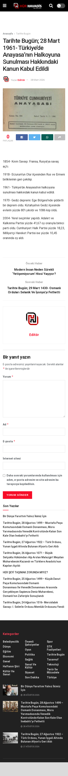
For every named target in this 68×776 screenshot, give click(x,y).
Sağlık (29, 659)
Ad (6, 424)
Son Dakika (32, 677)
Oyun (28, 649)
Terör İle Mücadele (53, 671)
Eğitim (7, 651)
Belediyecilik (11, 641)
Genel (6, 661)
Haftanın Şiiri (11, 666)
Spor (50, 641)
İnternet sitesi (12, 458)
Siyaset (29, 672)
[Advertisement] (34, 20)
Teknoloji (53, 664)
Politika (30, 654)
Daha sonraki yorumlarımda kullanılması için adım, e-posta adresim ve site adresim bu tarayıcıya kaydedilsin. (34, 480)
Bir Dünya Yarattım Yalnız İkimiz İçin (24, 516)
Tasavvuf (52, 659)
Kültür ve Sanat (8, 673)
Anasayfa (8, 33)
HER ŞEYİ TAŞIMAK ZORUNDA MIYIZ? (25, 572)
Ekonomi (8, 656)
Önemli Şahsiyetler (32, 643)
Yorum (8, 376)
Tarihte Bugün (23, 33)
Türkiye (51, 677)
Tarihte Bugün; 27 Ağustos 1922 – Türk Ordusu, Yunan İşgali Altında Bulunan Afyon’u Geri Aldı (42, 738)
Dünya (7, 646)
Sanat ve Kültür (30, 666)
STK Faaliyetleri (54, 648)
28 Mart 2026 (38, 79)
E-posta (9, 441)
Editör (21, 79)
